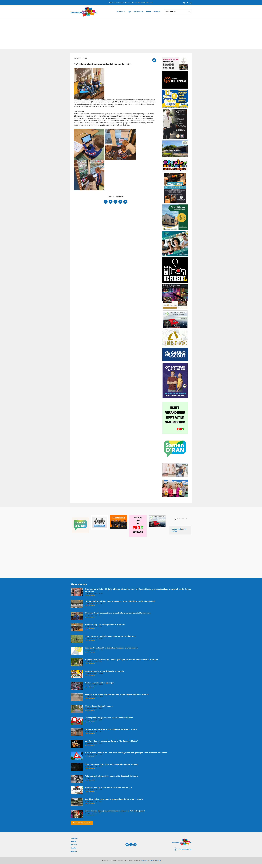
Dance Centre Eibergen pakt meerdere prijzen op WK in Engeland (115, 811)
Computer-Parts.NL (155, 860)
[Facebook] (184, 3)
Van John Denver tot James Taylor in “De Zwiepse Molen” (111, 741)
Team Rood (143, 860)
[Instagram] (190, 3)
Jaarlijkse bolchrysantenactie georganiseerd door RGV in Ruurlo (114, 799)
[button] (154, 60)
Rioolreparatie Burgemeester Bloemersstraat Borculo (109, 718)
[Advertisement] (131, 33)
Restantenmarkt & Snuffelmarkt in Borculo (104, 671)
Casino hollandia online (178, 530)
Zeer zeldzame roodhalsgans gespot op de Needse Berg (110, 636)
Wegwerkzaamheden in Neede (99, 706)
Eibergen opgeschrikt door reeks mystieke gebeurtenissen (111, 764)
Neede (73, 841)
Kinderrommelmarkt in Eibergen (99, 683)
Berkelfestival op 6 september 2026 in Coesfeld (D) (108, 787)
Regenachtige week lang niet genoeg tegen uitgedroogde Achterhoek (117, 694)
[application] (124, 12)
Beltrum (74, 851)
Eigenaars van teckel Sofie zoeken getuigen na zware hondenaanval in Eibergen (121, 659)
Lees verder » (90, 595)
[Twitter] (187, 3)
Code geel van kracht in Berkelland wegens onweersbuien (111, 648)
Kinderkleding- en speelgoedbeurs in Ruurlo (105, 624)
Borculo (74, 845)
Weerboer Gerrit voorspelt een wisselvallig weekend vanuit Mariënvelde (117, 613)
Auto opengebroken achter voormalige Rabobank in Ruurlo (111, 776)
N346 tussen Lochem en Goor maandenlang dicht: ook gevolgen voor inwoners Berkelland (126, 753)
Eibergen (74, 838)
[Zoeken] (189, 11)
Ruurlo (73, 848)
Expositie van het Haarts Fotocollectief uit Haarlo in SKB (111, 729)
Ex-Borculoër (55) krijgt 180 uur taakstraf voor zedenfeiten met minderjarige (120, 601)
